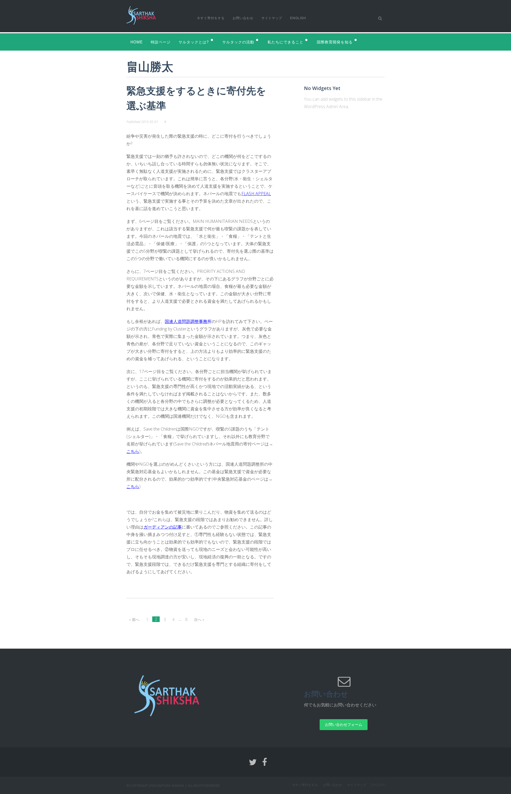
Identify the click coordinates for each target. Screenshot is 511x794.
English (298, 17)
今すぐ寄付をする (211, 17)
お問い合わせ (243, 17)
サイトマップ (271, 17)
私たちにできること (285, 41)
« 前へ (134, 619)
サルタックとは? (194, 41)
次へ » (199, 619)
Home (136, 41)
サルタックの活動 (238, 41)
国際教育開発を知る (335, 41)
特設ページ (161, 41)
